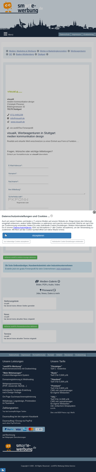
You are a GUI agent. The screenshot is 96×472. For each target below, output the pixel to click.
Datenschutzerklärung (22, 227)
